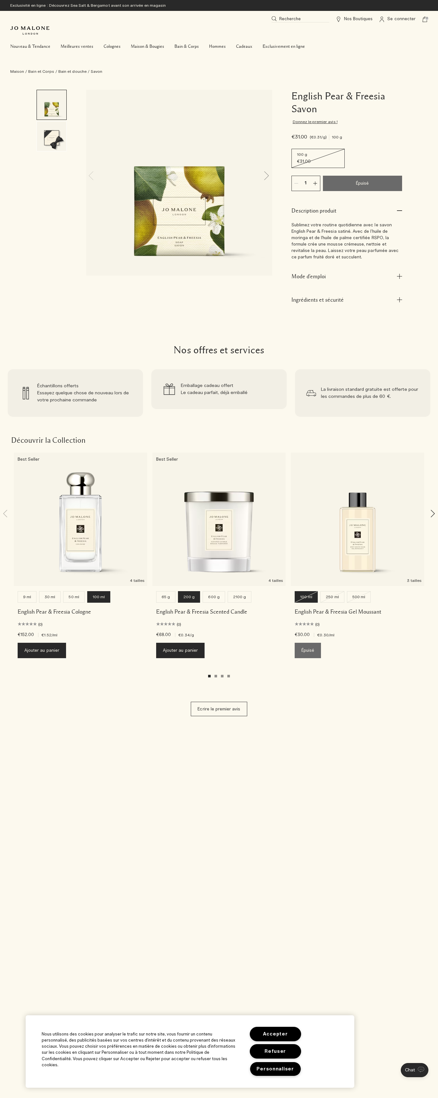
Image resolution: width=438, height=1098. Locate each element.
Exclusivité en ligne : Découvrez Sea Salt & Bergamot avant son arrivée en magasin (88, 5)
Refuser (275, 1051)
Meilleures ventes (77, 46)
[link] (75, 393)
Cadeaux (244, 46)
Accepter (275, 1034)
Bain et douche (72, 71)
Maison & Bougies (147, 46)
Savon (96, 71)
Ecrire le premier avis (219, 709)
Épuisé (362, 183)
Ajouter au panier (41, 650)
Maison (17, 71)
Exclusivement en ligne (284, 46)
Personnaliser (275, 1069)
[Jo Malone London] (29, 30)
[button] (414, 1070)
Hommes (217, 46)
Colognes (112, 46)
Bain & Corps (186, 46)
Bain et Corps (41, 71)
